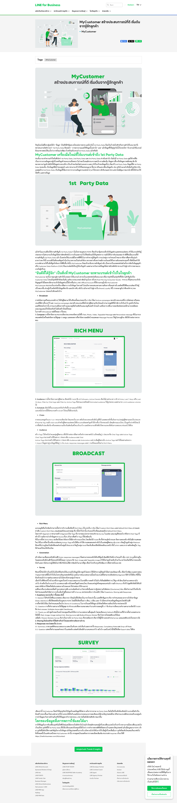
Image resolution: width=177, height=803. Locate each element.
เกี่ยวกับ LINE (120, 772)
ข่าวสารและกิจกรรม (67, 775)
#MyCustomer (51, 60)
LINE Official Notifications (43, 784)
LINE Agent (93, 772)
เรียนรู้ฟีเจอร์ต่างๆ (67, 778)
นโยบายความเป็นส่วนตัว (123, 781)
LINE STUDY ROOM (68, 767)
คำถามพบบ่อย (121, 767)
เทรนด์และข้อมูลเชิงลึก (68, 786)
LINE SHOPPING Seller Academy (72, 772)
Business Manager (40, 781)
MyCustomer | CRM (41, 787)
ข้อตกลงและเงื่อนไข (122, 775)
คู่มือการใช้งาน (66, 770)
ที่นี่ (158, 782)
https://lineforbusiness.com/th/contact (50, 736)
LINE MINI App (39, 790)
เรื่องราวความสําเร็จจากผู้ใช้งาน (70, 789)
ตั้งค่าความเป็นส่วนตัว (123, 778)
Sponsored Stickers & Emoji (43, 770)
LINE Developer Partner (97, 767)
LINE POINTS (39, 775)
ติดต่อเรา (131, 5)
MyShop (37, 793)
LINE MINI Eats (39, 795)
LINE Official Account (41, 767)
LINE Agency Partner (96, 775)
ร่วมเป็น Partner (94, 778)
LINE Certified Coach (96, 770)
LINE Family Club (40, 778)
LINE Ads (38, 772)
